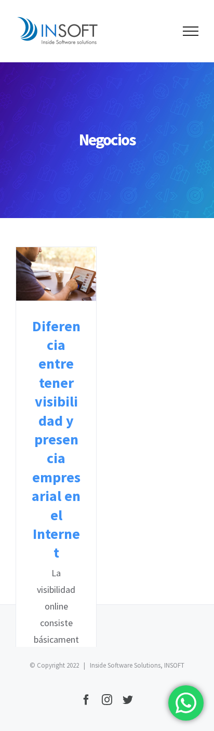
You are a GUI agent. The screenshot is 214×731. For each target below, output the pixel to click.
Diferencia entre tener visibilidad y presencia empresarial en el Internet (56, 274)
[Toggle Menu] (190, 31)
